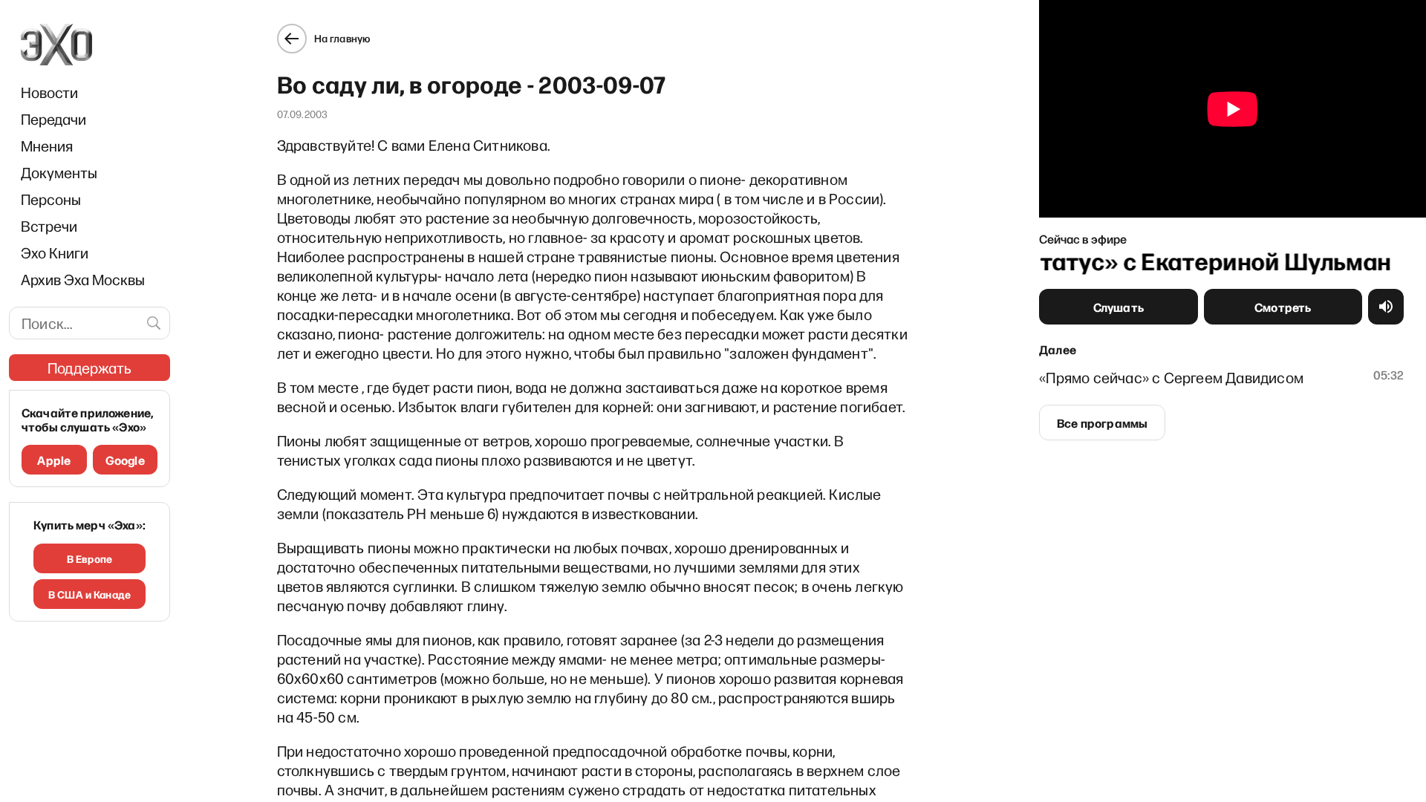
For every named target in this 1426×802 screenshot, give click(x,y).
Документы (59, 172)
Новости (49, 92)
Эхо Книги (54, 252)
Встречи (49, 225)
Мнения (47, 145)
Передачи (53, 118)
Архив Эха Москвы (83, 279)
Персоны (51, 199)
